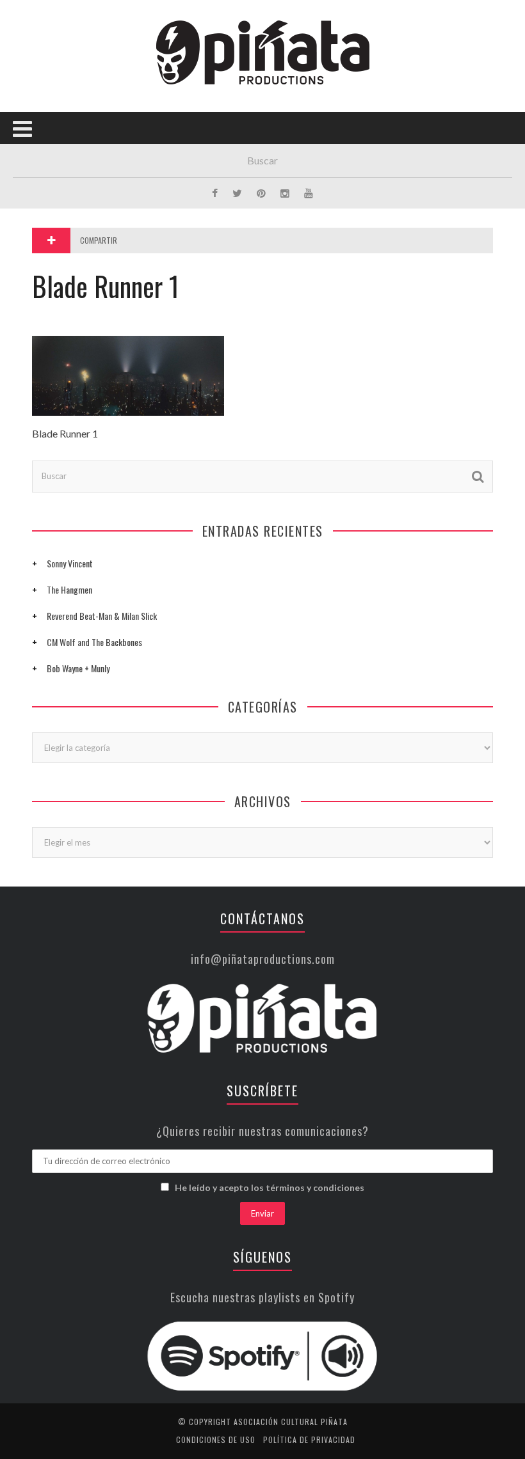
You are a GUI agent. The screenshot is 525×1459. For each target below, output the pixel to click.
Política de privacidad (309, 1439)
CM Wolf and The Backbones (94, 642)
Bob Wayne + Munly (78, 668)
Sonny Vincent (70, 563)
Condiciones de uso (215, 1439)
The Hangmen (69, 589)
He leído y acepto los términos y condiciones (269, 1187)
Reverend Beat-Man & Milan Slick (102, 615)
